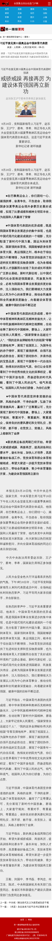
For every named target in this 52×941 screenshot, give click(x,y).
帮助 (30, 920)
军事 (7, 17)
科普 (20, 17)
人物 (45, 17)
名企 (7, 21)
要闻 (32, 9)
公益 (45, 21)
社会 (45, 9)
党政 (20, 9)
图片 (32, 17)
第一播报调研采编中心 (12, 37)
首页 (7, 9)
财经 (7, 13)
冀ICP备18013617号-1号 (26, 929)
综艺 (32, 13)
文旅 (20, 13)
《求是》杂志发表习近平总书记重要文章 (29, 907)
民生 (20, 21)
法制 (45, 13)
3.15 (32, 21)
